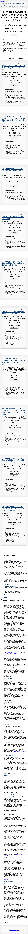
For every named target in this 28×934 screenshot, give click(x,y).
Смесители (7, 823)
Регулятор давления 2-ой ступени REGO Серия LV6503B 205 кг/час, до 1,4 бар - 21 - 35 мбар (13, 411)
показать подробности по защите (13, 651)
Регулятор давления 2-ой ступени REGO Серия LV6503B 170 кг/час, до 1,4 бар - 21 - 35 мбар (13, 361)
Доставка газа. (7, 579)
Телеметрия (7, 655)
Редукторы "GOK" (8, 724)
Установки (6, 775)
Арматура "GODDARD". (10, 794)
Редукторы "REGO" (20, 3)
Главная (12, 3)
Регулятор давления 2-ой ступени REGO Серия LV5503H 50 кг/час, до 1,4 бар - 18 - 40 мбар (13, 119)
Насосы (6, 857)
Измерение (7, 921)
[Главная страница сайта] (2, 1)
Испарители (7, 742)
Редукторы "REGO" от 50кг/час (8, 5)
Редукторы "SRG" (8, 678)
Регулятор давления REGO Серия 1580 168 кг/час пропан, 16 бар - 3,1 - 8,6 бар (13, 312)
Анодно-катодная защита (10, 633)
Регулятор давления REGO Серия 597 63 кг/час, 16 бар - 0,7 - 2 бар (13, 170)
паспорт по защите (11, 653)
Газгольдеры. (7, 602)
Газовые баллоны (8, 569)
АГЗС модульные (8, 755)
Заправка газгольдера (9, 586)
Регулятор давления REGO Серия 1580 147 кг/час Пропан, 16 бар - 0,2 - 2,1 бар (13, 263)
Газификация (7, 903)
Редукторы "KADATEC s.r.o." (11, 667)
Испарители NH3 (8, 881)
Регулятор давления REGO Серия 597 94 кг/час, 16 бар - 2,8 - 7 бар (13, 217)
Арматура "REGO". (9, 812)
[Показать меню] (25, 2)
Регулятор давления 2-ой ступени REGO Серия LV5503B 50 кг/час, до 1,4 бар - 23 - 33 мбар (13, 66)
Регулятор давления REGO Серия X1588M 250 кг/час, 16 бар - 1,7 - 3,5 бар (13, 460)
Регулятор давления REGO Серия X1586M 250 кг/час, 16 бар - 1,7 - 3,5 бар (13, 508)
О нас (5, 597)
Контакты (6, 558)
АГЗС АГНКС (7, 560)
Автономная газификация (10, 594)
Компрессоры (7, 841)
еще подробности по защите (12, 652)
